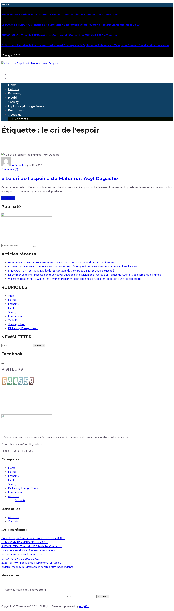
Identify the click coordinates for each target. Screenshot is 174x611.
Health (13, 98)
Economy (14, 93)
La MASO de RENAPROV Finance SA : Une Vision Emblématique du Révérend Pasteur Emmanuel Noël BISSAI (71, 24)
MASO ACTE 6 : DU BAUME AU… (20, 558)
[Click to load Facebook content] (2, 363)
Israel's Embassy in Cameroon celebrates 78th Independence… (38, 566)
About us (14, 114)
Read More (8, 198)
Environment (17, 110)
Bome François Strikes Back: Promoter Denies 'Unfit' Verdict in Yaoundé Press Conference (60, 14)
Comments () (9, 169)
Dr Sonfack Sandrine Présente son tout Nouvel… (29, 550)
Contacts (21, 119)
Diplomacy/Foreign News (26, 106)
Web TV (13, 320)
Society (13, 102)
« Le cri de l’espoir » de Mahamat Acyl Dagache (59, 178)
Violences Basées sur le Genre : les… (22, 554)
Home (12, 85)
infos (11, 295)
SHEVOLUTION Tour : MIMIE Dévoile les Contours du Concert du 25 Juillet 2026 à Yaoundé (59, 35)
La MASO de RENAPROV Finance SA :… (24, 542)
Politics (13, 89)
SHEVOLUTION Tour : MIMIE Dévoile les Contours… (31, 546)
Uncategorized (16, 324)
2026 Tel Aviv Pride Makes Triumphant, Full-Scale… (31, 562)
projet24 (84, 606)
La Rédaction (19, 165)
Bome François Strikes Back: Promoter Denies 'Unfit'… (33, 538)
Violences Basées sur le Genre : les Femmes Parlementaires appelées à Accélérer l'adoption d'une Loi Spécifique (74, 278)
